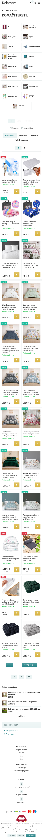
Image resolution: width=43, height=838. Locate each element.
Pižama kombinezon (33, 96)
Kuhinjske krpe (13, 86)
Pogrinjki (32, 76)
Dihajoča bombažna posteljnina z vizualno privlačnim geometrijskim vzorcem (10, 350)
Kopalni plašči (12, 96)
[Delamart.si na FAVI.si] (21, 820)
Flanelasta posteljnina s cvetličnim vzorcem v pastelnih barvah (31, 475)
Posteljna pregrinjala (32, 26)
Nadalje (20, 716)
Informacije (21, 747)
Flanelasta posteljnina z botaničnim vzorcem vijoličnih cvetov (31, 517)
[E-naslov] (21, 791)
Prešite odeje (33, 86)
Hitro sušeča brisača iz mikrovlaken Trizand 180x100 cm (30, 559)
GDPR (21, 753)
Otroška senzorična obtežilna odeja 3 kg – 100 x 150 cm (30, 224)
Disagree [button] (21, 835)
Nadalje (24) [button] (28, 665)
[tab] (18, 148)
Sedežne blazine (34, 46)
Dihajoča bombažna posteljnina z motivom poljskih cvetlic (30, 349)
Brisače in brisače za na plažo (12, 56)
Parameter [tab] (29, 121)
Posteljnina (12, 37)
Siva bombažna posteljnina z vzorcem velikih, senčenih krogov (10, 434)
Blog (21, 756)
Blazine (31, 56)
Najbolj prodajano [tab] (21, 140)
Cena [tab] (19, 121)
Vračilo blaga (21, 768)
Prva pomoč (10, 734)
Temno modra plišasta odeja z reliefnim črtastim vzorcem (10, 645)
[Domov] (3, 10)
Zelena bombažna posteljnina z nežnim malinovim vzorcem (30, 307)
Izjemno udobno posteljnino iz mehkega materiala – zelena (9, 475)
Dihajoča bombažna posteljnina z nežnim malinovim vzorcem (9, 307)
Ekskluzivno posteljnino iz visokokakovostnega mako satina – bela (10, 265)
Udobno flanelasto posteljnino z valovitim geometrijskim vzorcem (10, 517)
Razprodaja (28, 128)
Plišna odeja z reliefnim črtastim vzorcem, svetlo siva (31, 645)
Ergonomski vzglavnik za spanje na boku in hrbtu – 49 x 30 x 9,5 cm (31, 182)
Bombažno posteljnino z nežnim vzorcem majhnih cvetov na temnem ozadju (10, 392)
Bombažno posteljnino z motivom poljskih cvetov (31, 433)
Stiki (21, 759)
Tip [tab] (11, 121)
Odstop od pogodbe (21, 771)
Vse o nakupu (21, 765)
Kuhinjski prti (12, 76)
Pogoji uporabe (21, 750)
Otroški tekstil (12, 66)
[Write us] (21, 799)
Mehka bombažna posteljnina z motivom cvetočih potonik (30, 265)
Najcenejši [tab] (23, 135)
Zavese (10, 27)
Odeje (31, 66)
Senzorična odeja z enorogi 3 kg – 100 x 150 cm (10, 224)
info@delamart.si (12, 731)
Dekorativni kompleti (22, 106)
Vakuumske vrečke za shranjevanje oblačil (9, 181)
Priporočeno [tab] (9, 135)
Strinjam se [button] (30, 835)
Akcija (15, 128)
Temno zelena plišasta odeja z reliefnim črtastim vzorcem (31, 602)
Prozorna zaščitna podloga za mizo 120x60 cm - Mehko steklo (10, 602)
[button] (16, 191)
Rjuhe (31, 37)
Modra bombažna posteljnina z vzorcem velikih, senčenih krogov (31, 392)
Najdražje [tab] (34, 135)
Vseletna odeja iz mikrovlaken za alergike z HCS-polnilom (10, 559)
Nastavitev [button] (12, 835)
